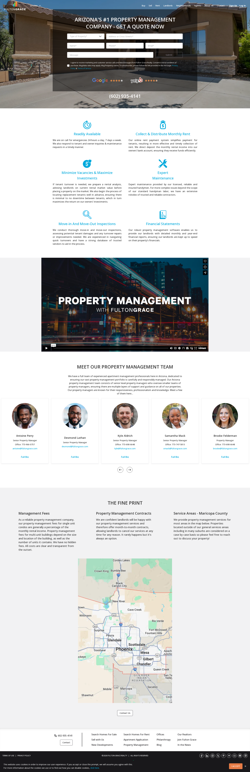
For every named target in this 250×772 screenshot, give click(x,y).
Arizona (33, 5)
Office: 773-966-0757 (25, 444)
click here (94, 768)
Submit (169, 54)
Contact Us (125, 713)
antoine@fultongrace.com (25, 448)
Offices (160, 734)
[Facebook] (201, 756)
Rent (157, 5)
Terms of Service (84, 68)
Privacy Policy (24, 755)
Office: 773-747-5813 (175, 444)
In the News (184, 744)
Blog (159, 744)
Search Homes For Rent (137, 734)
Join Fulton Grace (187, 739)
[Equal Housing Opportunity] (240, 756)
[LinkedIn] (207, 756)
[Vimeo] (229, 756)
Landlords (168, 5)
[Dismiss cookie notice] (245, 766)
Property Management (136, 744)
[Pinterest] (223, 756)
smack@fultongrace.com (175, 448)
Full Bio (25, 457)
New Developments (102, 744)
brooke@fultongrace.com (225, 448)
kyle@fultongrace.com (125, 448)
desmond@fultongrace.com (75, 446)
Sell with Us (97, 739)
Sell (150, 5)
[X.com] (218, 756)
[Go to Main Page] (15, 5)
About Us (209, 5)
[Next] (130, 470)
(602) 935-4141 (125, 96)
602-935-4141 (65, 735)
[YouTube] (234, 756)
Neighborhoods (183, 5)
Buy (143, 5)
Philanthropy (164, 739)
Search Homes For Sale (104, 734)
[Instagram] (212, 756)
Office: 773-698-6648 (125, 444)
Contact (221, 5)
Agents (197, 5)
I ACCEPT (235, 766)
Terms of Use (8, 755)
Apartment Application (136, 739)
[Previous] (120, 470)
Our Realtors (185, 734)
